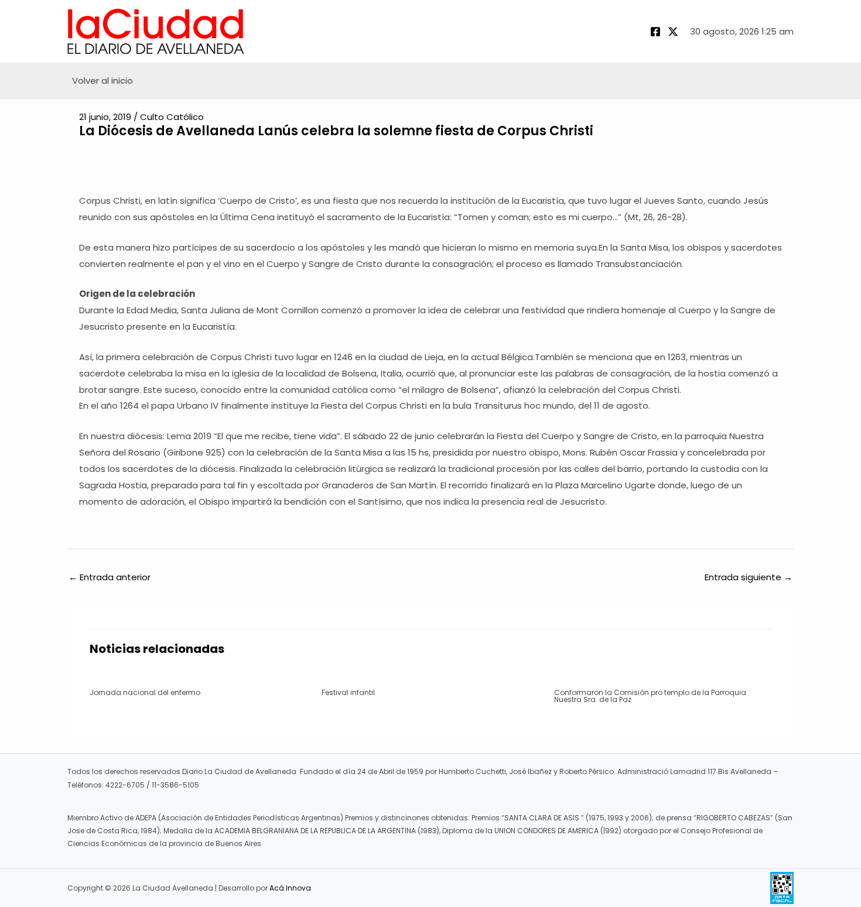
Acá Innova (290, 888)
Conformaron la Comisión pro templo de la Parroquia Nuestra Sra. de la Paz (650, 695)
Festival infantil (348, 692)
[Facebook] (655, 31)
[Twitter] (673, 31)
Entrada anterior (110, 577)
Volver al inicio (102, 80)
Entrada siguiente (748, 577)
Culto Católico (172, 117)
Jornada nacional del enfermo (145, 692)
